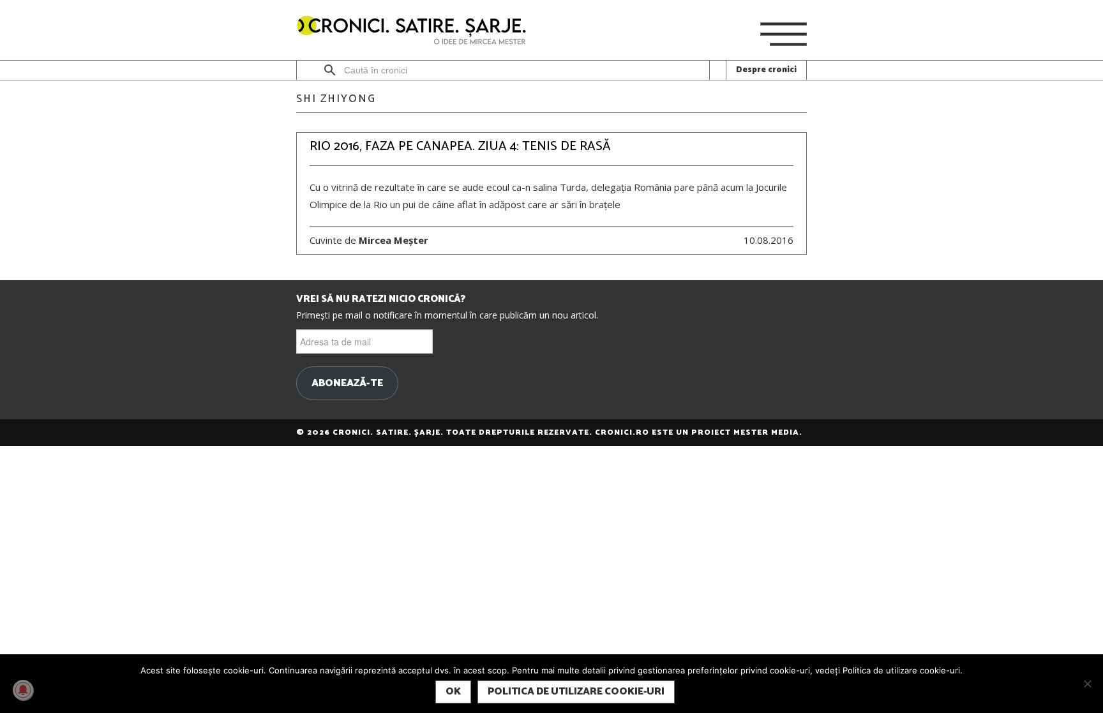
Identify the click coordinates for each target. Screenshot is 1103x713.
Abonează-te (347, 383)
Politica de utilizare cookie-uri (576, 692)
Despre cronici (766, 70)
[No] (1087, 683)
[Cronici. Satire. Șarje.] (417, 31)
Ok (453, 692)
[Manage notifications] (23, 690)
